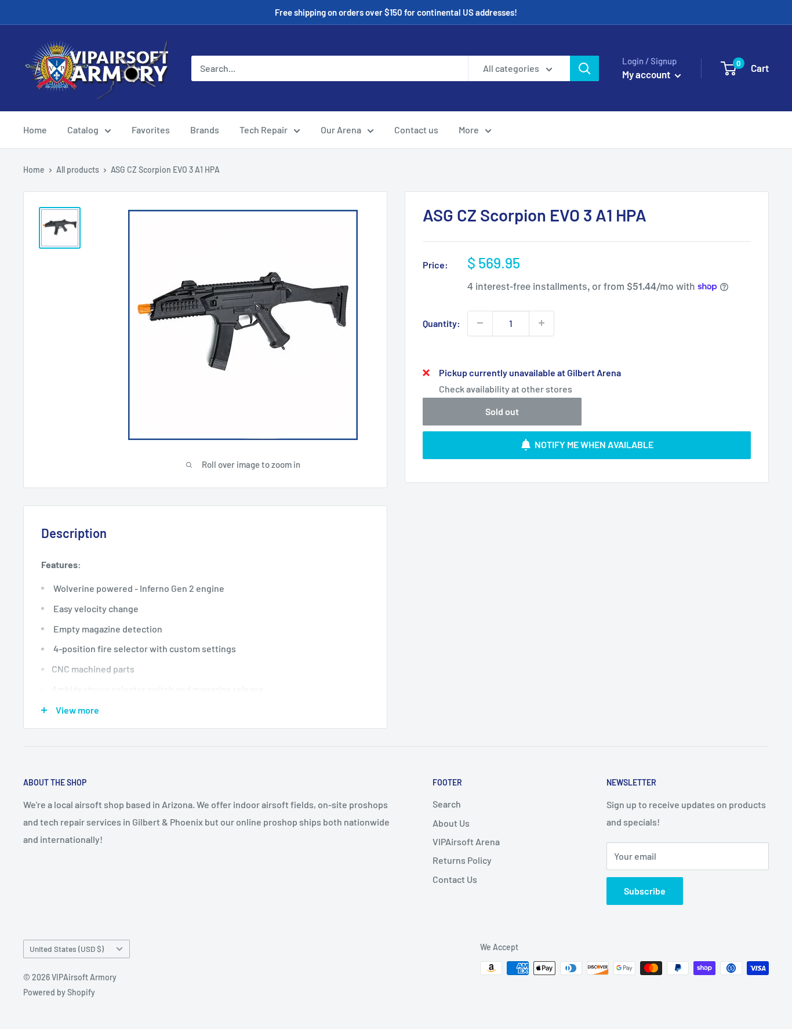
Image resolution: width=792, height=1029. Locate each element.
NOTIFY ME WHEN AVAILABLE (594, 444)
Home (35, 129)
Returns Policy (462, 860)
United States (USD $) (67, 949)
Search (447, 803)
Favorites (151, 129)
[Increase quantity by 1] (541, 323)
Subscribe (645, 890)
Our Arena (341, 129)
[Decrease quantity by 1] (480, 323)
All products (77, 169)
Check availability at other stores (505, 388)
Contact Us (455, 879)
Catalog (83, 129)
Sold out (502, 410)
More (469, 129)
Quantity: (441, 322)
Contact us (416, 129)
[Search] (584, 68)
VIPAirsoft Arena (466, 841)
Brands (204, 129)
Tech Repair (263, 129)
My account (647, 74)
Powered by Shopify (59, 992)
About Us (451, 822)
